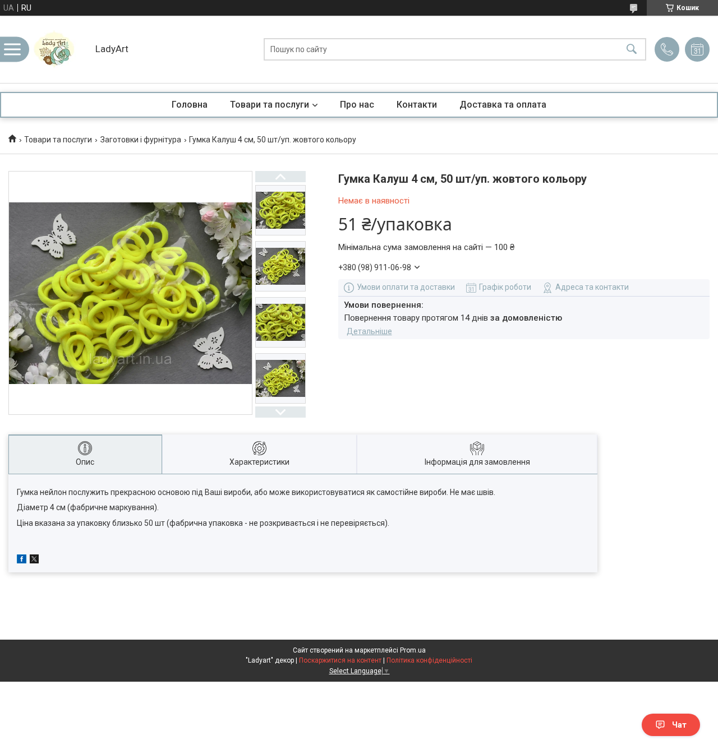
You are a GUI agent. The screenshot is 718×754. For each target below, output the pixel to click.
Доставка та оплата (502, 104)
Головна (190, 104)
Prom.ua (413, 650)
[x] (34, 560)
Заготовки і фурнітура (140, 139)
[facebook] (21, 560)
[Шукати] (631, 49)
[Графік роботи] (697, 49)
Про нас (357, 104)
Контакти (417, 104)
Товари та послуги (269, 104)
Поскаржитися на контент (340, 660)
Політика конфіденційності (429, 660)
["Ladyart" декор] (59, 49)
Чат (679, 724)
